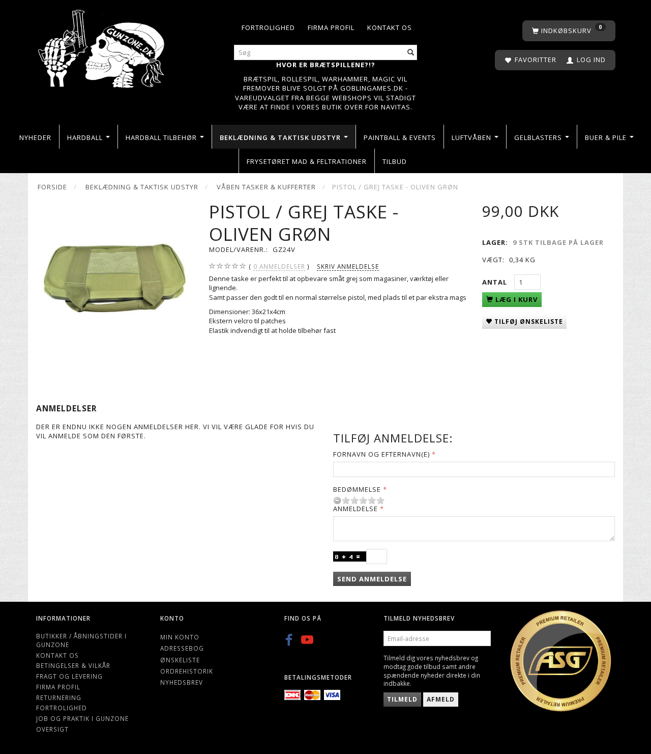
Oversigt (52, 729)
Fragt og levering (69, 676)
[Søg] (411, 53)
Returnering (58, 697)
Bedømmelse (357, 489)
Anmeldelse (355, 508)
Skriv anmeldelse (348, 266)
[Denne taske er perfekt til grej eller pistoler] (115, 280)
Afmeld (441, 699)
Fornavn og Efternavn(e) (381, 454)
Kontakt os (389, 27)
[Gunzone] (102, 46)
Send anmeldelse (372, 578)
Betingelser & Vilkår (73, 665)
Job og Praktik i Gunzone (82, 718)
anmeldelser (279, 266)
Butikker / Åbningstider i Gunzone (81, 640)
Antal (495, 282)
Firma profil (331, 27)
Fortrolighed (268, 27)
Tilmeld (402, 699)
